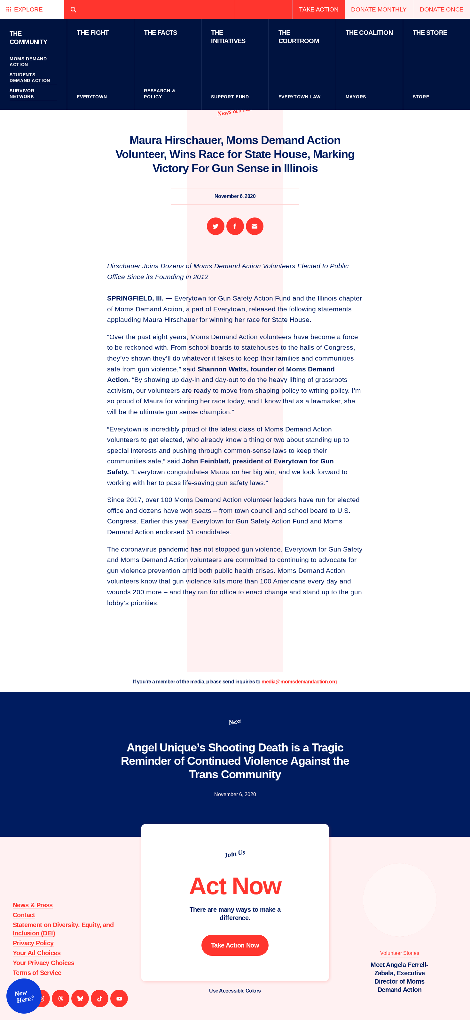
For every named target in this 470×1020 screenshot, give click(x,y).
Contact (24, 914)
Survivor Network (22, 93)
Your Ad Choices (36, 952)
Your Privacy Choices (43, 962)
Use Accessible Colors (235, 990)
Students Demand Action (30, 77)
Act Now (235, 885)
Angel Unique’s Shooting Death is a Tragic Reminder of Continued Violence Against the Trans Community (235, 761)
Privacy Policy (33, 943)
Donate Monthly (379, 9)
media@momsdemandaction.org (299, 681)
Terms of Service (37, 972)
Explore (28, 9)
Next (235, 722)
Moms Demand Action (28, 61)
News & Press (234, 111)
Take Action (318, 9)
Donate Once (442, 9)
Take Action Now (235, 945)
